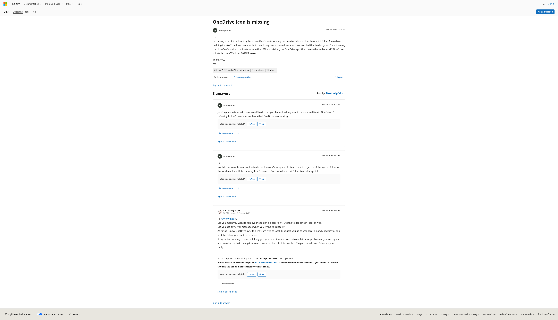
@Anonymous (228, 218)
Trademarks (526, 314)
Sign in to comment (222, 85)
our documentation (265, 262)
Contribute (431, 314)
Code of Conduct (507, 314)
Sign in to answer (221, 303)
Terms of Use (489, 314)
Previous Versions (404, 314)
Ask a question (545, 11)
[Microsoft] (5, 4)
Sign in (551, 3)
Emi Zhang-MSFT (231, 210)
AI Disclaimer (386, 314)
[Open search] (544, 4)
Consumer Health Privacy (465, 314)
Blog (419, 314)
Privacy (443, 314)
